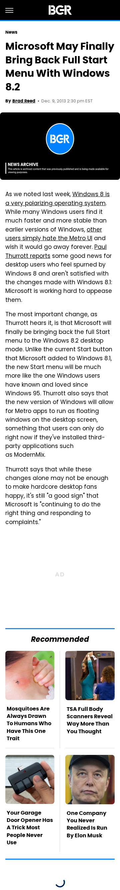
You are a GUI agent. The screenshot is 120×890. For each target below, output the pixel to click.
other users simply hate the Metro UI (53, 235)
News (11, 32)
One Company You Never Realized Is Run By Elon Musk (87, 824)
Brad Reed (23, 101)
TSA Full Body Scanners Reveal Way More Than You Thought (90, 720)
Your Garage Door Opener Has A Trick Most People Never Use (30, 827)
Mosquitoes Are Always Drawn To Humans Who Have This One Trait (29, 723)
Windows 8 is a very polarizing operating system (57, 199)
